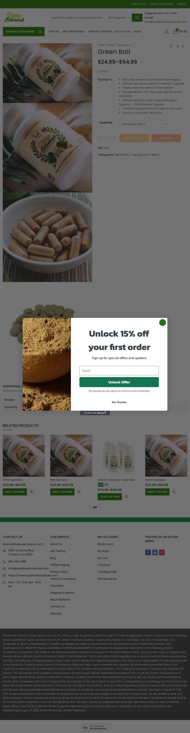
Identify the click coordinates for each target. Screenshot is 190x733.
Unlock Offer (119, 382)
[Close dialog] (162, 322)
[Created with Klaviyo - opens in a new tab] (95, 413)
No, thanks (119, 402)
